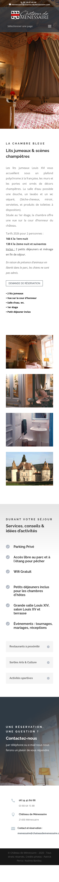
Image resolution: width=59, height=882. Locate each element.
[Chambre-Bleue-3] (29, 445)
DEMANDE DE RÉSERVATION (24, 283)
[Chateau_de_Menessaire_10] (29, 406)
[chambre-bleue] (29, 367)
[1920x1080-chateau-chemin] (29, 484)
